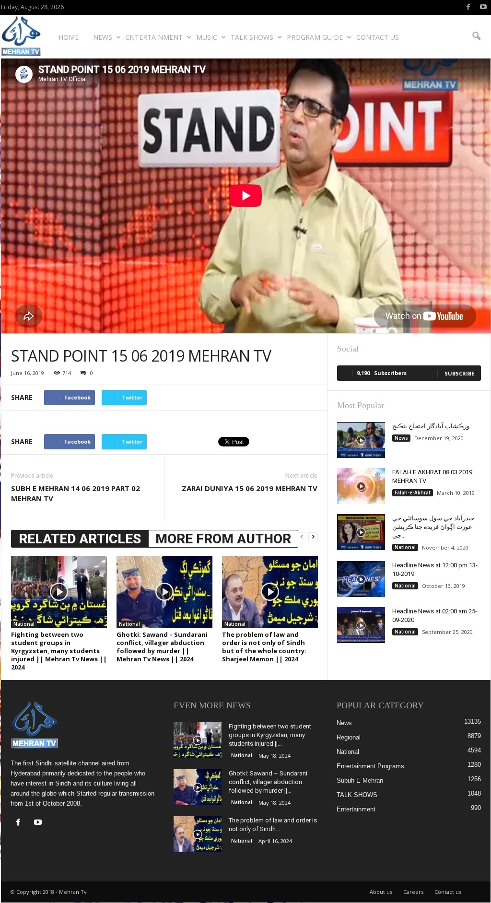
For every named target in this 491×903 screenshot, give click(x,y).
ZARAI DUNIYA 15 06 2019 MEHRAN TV (249, 488)
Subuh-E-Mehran (360, 780)
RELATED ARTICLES (80, 539)
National (24, 624)
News (102, 37)
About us (381, 891)
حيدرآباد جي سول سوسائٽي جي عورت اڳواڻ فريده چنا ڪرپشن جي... (433, 527)
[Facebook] (468, 7)
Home (68, 37)
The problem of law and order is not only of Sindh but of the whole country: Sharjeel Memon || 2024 (264, 646)
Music (206, 37)
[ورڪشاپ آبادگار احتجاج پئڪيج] (361, 440)
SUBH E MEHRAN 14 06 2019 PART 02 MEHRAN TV (75, 493)
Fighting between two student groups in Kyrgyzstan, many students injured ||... (270, 735)
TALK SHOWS (252, 37)
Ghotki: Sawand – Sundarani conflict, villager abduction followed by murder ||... (268, 782)
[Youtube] (483, 7)
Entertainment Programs (370, 766)
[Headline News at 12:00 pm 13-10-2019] (361, 579)
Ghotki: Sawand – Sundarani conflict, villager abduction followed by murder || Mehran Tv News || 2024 (162, 646)
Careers (413, 891)
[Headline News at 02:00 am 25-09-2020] (361, 625)
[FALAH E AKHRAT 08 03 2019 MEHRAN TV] (361, 486)
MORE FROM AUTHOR (223, 539)
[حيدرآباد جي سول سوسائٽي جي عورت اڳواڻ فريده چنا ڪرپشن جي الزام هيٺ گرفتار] (361, 532)
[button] (476, 36)
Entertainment (154, 37)
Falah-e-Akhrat (413, 492)
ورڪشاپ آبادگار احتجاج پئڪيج (430, 426)
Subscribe (459, 373)
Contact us (377, 37)
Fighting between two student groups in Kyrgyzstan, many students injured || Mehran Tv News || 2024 (59, 650)
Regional (349, 737)
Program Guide (315, 37)
